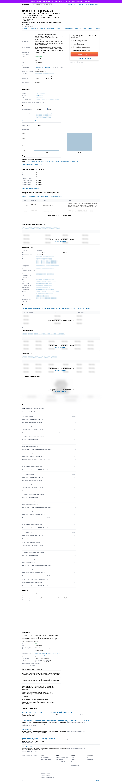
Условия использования (45, 775)
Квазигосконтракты (34, 188)
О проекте (73, 757)
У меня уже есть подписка (84, 58)
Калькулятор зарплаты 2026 (62, 757)
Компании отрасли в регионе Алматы (32, 164)
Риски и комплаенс (45, 757)
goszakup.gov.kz (25, 102)
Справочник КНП (59, 765)
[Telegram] (22, 780)
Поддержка (73, 759)
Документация (89, 759)
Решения (70, 4)
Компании (80, 4)
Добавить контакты (40, 102)
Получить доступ (84, 54)
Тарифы (75, 4)
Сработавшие (26, 411)
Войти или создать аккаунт (92, 4)
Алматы (31, 8)
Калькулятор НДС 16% (60, 761)
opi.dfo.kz (24, 327)
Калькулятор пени (59, 759)
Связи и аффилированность (46, 761)
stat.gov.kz (63, 36)
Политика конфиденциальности (47, 777)
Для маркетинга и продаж (46, 759)
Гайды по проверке (60, 768)
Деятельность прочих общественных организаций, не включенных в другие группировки (53, 161)
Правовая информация (45, 773)
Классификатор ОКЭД (60, 763)
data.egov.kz (32, 102)
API (87, 757)
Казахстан (24, 8)
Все (33, 411)
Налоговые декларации (40, 120)
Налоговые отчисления (28, 120)
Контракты (25, 188)
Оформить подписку (60, 217)
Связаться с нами (75, 761)
